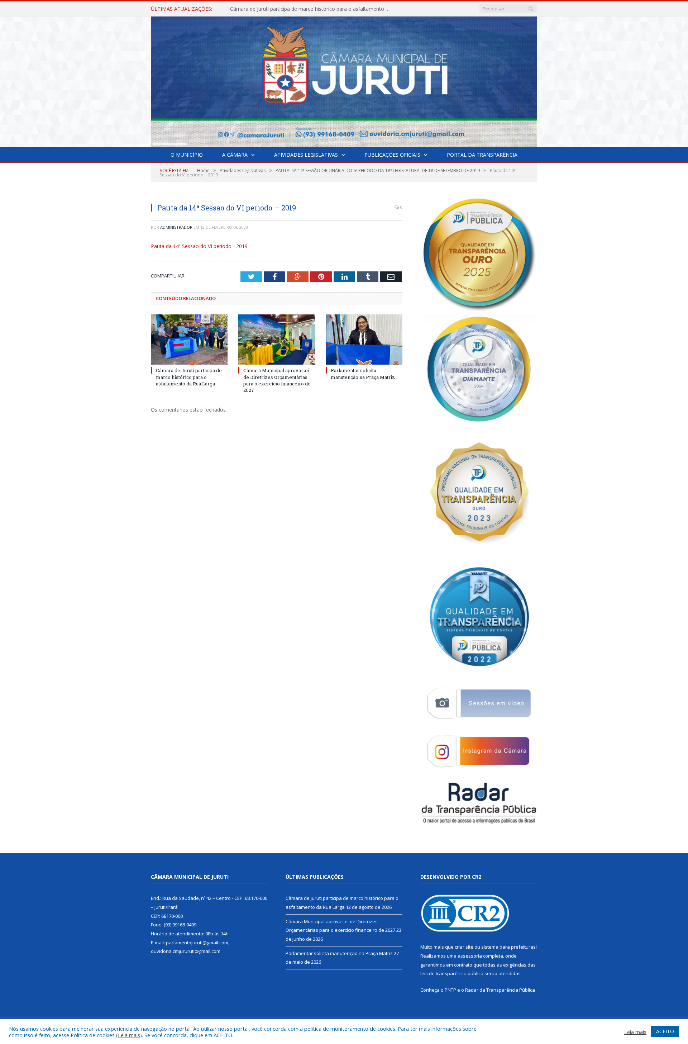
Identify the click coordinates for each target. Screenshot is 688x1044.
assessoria (470, 956)
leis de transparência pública (451, 973)
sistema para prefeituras (508, 947)
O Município (187, 154)
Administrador (176, 227)
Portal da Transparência (482, 154)
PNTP (450, 990)
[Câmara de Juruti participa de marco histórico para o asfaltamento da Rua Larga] (189, 339)
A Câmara (235, 154)
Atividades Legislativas (306, 154)
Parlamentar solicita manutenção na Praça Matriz (363, 373)
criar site (464, 947)
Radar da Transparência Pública (500, 990)
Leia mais (129, 1035)
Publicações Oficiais (392, 154)
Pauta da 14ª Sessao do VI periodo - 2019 (199, 246)
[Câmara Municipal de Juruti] (344, 80)
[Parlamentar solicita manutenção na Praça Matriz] (364, 339)
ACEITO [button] (665, 1031)
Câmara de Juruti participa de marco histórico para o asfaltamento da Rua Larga (189, 376)
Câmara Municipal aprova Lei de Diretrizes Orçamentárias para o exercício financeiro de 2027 (312, 9)
